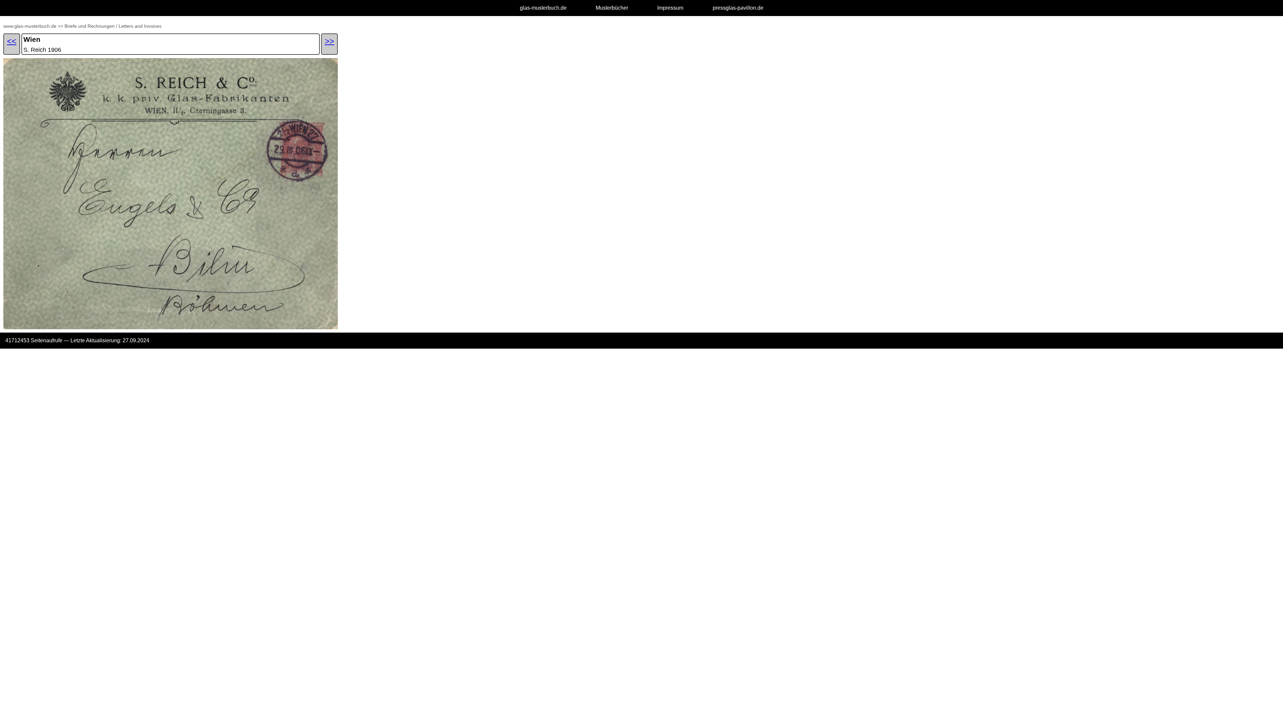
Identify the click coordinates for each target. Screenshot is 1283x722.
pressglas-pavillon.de (738, 8)
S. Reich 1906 (42, 49)
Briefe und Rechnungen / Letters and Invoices (112, 26)
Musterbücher (612, 8)
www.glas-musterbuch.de (29, 26)
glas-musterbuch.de (543, 8)
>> (60, 26)
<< (11, 40)
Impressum (670, 8)
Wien (31, 39)
